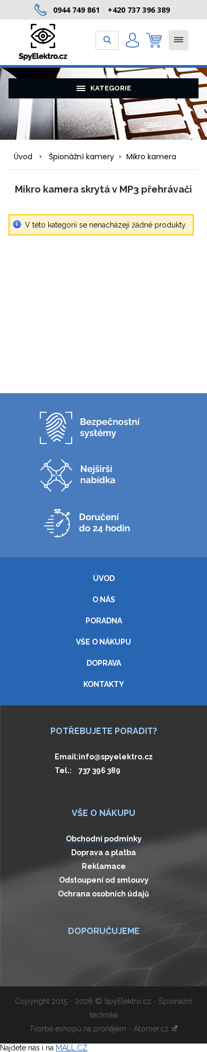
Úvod (23, 156)
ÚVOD (104, 578)
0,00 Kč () (154, 40)
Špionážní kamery (81, 156)
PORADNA (103, 620)
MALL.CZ (72, 1048)
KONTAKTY (103, 684)
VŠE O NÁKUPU (103, 642)
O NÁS (103, 599)
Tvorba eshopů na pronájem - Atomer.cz (100, 1028)
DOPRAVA (104, 663)
